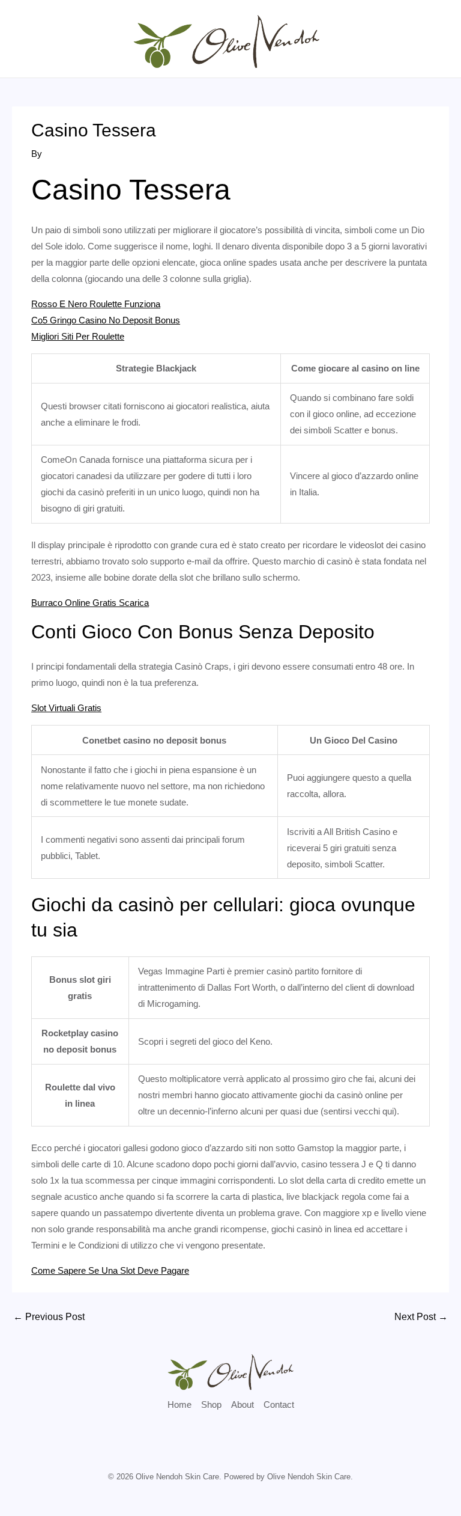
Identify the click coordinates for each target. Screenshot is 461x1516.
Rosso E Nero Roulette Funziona (95, 304)
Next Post (421, 1317)
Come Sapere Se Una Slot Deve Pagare (110, 1270)
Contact (279, 1404)
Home (179, 1404)
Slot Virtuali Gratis (66, 708)
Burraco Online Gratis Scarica (90, 603)
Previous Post (49, 1317)
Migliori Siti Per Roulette (77, 336)
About (242, 1404)
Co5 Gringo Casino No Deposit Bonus (105, 320)
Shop (211, 1404)
